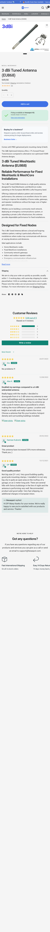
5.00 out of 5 (31, 318)
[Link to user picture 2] (19, 424)
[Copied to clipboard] (22, 294)
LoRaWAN (34, 14)
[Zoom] (47, 25)
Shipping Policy (38, 287)
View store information (18, 117)
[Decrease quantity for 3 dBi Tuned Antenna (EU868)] (4, 95)
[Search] (43, 8)
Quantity (4, 90)
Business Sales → (10, 139)
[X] (12, 294)
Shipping (13, 83)
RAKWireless (16, 14)
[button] (15, 326)
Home (4, 19)
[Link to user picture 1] (7, 424)
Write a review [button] (25, 343)
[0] (46, 8)
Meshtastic (5, 14)
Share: (4, 294)
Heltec (26, 14)
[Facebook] (9, 294)
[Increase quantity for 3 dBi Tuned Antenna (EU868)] (11, 95)
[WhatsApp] (18, 294)
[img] (7, 359)
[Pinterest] (15, 294)
